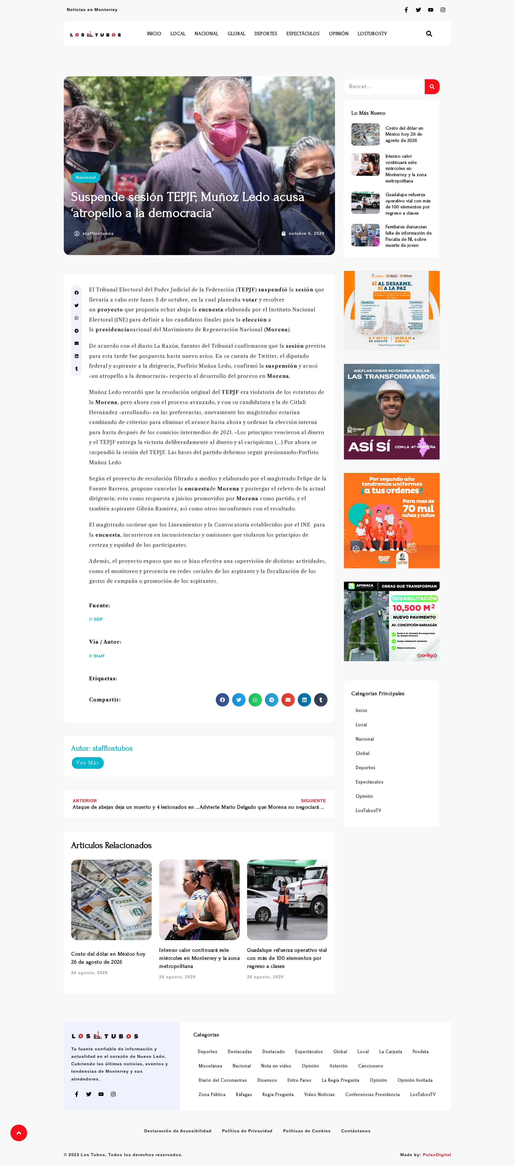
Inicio (154, 33)
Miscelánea (210, 1066)
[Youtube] (430, 9)
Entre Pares (299, 1080)
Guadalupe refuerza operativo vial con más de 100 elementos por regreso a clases (287, 958)
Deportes (266, 33)
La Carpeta (390, 1051)
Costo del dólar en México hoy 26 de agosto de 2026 (405, 134)
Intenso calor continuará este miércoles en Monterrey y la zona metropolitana (199, 958)
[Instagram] (443, 9)
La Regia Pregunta (340, 1080)
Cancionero (370, 1066)
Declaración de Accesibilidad (178, 1130)
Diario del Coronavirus (223, 1080)
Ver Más (87, 763)
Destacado (274, 1051)
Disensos (267, 1080)
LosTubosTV (372, 33)
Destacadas (240, 1051)
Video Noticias (319, 1094)
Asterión (339, 1066)
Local (178, 33)
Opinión (339, 33)
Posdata (421, 1051)
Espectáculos (303, 33)
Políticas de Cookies (307, 1130)
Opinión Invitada (415, 1080)
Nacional (206, 33)
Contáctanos (356, 1130)
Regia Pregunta (278, 1094)
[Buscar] (432, 86)
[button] (429, 34)
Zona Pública (212, 1094)
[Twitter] (418, 9)
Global (237, 33)
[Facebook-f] (406, 9)
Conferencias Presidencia (372, 1094)
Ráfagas (244, 1094)
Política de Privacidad (247, 1130)
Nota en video (276, 1066)
